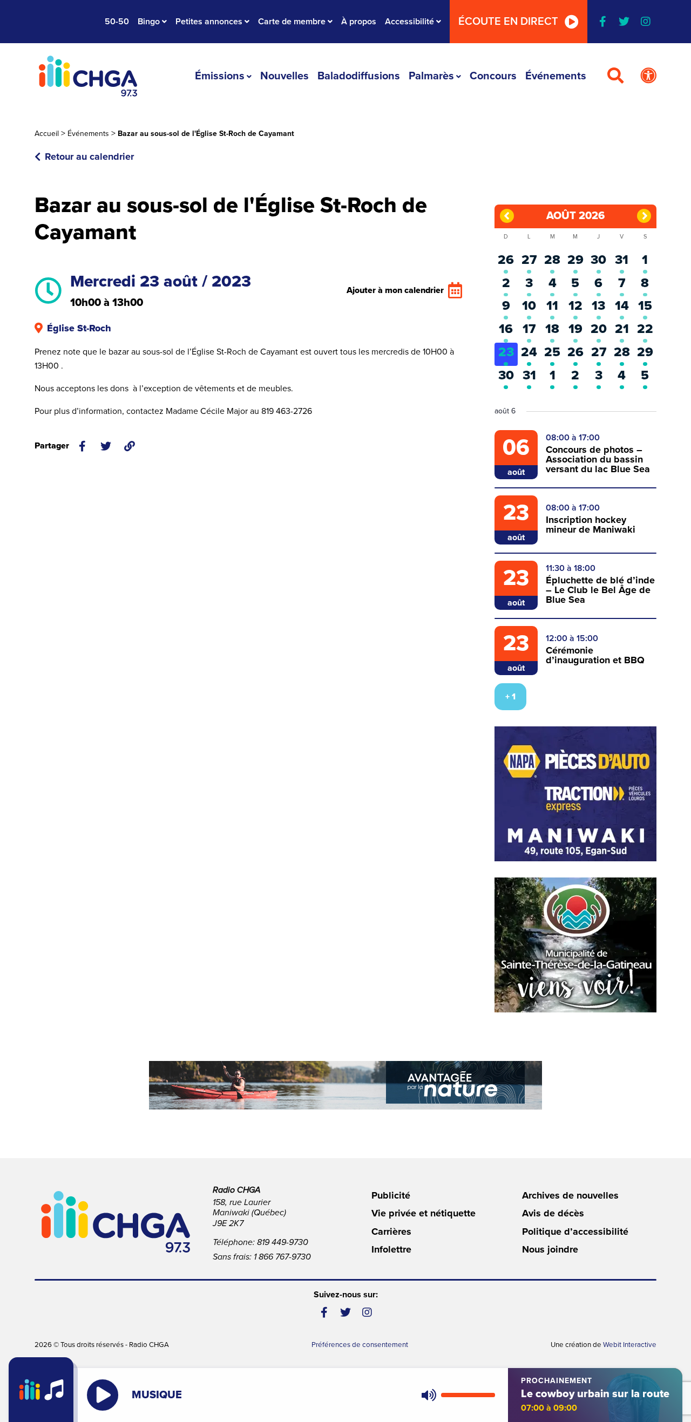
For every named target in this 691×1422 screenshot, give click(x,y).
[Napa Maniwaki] (575, 793)
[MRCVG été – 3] (345, 1085)
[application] (456, 1395)
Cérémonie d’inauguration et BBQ (595, 655)
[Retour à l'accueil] (88, 76)
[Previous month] (507, 216)
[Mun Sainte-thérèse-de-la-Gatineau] (575, 944)
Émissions (220, 76)
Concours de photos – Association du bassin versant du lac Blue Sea (598, 459)
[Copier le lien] (129, 446)
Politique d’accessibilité (575, 1231)
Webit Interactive (629, 1345)
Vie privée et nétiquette (423, 1213)
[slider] (468, 1395)
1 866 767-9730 (282, 1256)
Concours (493, 76)
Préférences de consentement (359, 1345)
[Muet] (428, 1395)
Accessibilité (409, 21)
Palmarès (431, 76)
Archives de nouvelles (570, 1195)
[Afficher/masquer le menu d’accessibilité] (648, 76)
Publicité (390, 1195)
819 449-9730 (282, 1242)
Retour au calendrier (89, 156)
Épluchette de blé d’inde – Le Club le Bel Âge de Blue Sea (600, 589)
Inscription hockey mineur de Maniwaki (590, 524)
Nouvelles (284, 76)
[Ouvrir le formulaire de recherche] (615, 76)
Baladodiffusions (358, 76)
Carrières (391, 1231)
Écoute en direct (508, 21)
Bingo (149, 21)
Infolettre (391, 1249)
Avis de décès (553, 1213)
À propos (358, 21)
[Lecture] (102, 1395)
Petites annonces (208, 21)
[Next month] (644, 216)
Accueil (47, 133)
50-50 (117, 21)
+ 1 (510, 696)
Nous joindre (550, 1249)
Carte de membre (292, 21)
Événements (555, 76)
